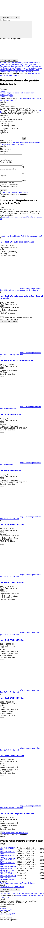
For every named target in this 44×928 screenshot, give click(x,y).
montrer (3, 190)
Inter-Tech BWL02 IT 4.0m (12, 582)
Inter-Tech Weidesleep (10, 414)
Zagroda (9, 75)
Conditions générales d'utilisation (12, 893)
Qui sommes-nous (6, 887)
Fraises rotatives (35, 66)
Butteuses (8, 70)
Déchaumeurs (5, 66)
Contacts (20, 887)
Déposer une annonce (9, 321)
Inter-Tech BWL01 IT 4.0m (12, 525)
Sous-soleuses (16, 66)
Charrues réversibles (21, 64)
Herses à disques (25, 72)
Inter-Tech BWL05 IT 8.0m (12, 756)
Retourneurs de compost (21, 70)
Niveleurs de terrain (7, 68)
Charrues (25, 66)
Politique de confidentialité (34, 893)
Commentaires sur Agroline (25, 895)
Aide (15, 887)
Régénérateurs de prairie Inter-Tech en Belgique (17, 883)
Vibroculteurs (34, 64)
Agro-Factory (32, 73)
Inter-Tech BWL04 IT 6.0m (12, 698)
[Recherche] (16, 29)
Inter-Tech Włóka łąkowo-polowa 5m (17, 813)
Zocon (15, 75)
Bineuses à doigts (11, 72)
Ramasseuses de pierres (24, 68)
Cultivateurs (9, 64)
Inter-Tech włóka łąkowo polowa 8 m (17, 360)
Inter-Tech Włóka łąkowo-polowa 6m (17, 242)
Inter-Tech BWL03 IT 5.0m (12, 640)
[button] (22, 49)
